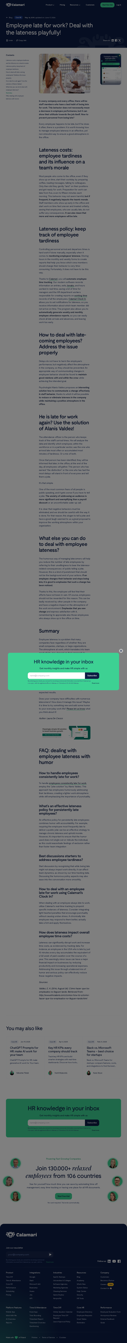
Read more (95, 683)
